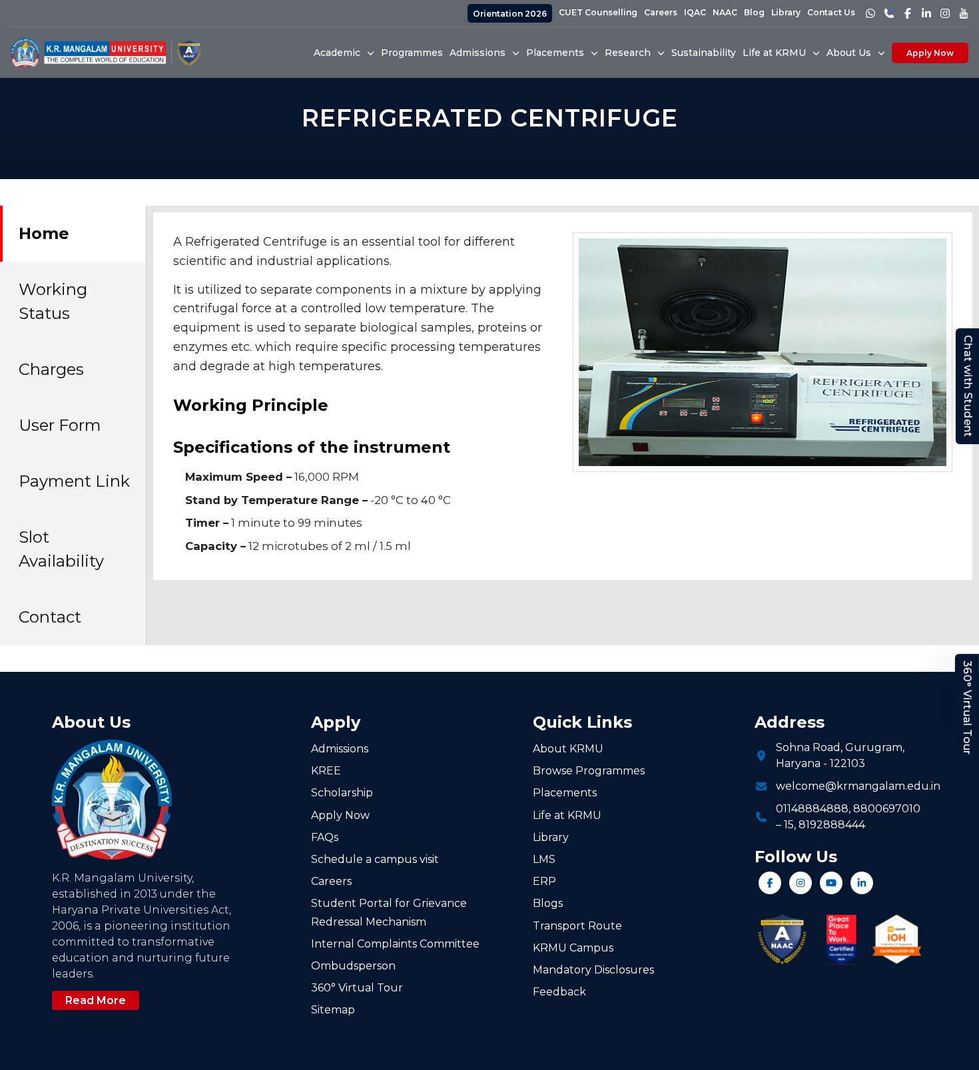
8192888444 (832, 824)
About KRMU (568, 748)
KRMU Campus (573, 947)
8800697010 (886, 808)
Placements (565, 792)
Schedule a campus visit (375, 859)
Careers (660, 12)
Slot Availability (61, 549)
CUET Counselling (598, 12)
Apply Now (930, 53)
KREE (326, 770)
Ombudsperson (353, 965)
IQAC (695, 12)
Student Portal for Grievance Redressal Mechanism (389, 912)
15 (789, 824)
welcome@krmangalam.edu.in (858, 786)
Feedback (559, 991)
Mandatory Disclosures (593, 969)
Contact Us (831, 12)
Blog (754, 12)
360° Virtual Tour (967, 708)
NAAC (725, 12)
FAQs (324, 837)
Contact (50, 617)
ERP (544, 881)
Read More (95, 1000)
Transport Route (577, 926)
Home (44, 233)
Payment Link (74, 481)
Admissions (339, 748)
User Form (60, 425)
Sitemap (333, 1009)
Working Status (53, 301)
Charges (51, 369)
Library (786, 12)
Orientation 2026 (510, 14)
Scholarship (342, 792)
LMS (544, 859)
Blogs (548, 903)
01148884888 (812, 808)
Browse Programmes (589, 770)
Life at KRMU (567, 815)
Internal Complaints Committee (395, 943)
